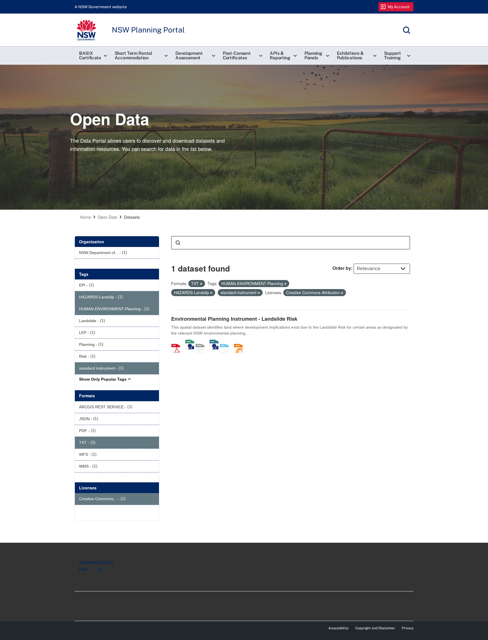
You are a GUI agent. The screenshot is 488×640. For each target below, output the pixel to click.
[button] (92, 56)
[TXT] (226, 342)
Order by (341, 268)
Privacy (407, 628)
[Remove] (201, 283)
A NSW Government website (101, 7)
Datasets (132, 217)
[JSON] (240, 342)
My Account (399, 7)
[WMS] (189, 342)
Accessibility (338, 628)
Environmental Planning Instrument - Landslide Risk (234, 318)
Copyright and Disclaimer (375, 628)
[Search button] (178, 243)
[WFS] (214, 342)
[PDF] (177, 342)
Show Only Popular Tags (103, 379)
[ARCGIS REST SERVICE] (201, 342)
